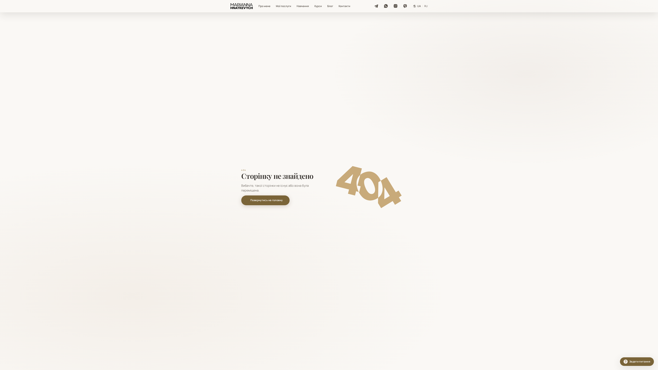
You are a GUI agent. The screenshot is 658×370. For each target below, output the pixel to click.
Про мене (264, 6)
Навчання (303, 6)
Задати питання (639, 361)
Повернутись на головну (266, 200)
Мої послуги (283, 6)
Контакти (344, 6)
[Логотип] (241, 6)
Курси (318, 6)
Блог (330, 6)
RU (426, 6)
